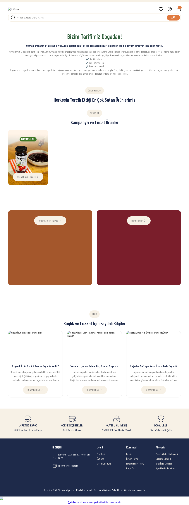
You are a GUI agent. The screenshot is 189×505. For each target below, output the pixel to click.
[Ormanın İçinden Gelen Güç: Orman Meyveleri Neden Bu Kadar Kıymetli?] (94, 346)
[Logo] (13, 9)
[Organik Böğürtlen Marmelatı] (117, 131)
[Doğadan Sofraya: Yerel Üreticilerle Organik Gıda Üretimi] (153, 346)
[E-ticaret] (94, 502)
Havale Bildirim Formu (135, 463)
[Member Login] (170, 9)
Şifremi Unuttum (104, 463)
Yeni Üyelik (101, 454)
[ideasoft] (75, 502)
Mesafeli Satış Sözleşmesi (167, 454)
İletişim (129, 454)
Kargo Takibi (131, 468)
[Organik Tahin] (72, 131)
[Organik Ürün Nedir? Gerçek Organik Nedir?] (35, 346)
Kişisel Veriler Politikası (165, 468)
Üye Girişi (100, 458)
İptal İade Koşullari (164, 463)
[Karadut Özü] (161, 131)
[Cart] (178, 9)
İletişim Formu (132, 458)
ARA (173, 17)
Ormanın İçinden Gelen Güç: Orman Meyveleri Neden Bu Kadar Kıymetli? (94, 366)
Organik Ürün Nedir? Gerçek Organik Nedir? (35, 366)
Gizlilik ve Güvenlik (163, 458)
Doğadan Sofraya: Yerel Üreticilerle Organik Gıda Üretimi (153, 366)
